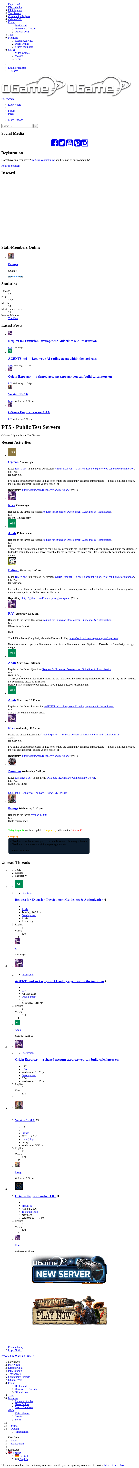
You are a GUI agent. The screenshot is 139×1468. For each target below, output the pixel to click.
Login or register (17, 67)
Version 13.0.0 (18, 394)
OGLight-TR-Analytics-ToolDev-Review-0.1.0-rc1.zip (37, 792)
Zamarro (14, 771)
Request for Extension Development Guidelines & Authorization (52, 341)
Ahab (10, 365)
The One (13, 318)
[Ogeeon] (12, 455)
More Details (111, 1465)
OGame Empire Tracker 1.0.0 (29, 412)
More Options (15, 119)
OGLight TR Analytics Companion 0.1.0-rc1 (71, 777)
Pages (11, 113)
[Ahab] (12, 526)
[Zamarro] (12, 764)
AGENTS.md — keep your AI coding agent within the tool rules (52, 358)
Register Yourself (10, 165)
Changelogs (28, 1139)
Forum (11, 110)
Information (28, 974)
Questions (27, 893)
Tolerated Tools (30, 1211)
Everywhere (7, 98)
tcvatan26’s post (23, 777)
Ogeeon (13, 462)
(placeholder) (22, 1431)
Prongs (13, 264)
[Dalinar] (12, 563)
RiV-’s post (21, 468)
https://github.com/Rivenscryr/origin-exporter (46, 489)
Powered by (17, 1355)
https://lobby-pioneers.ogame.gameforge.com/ (94, 638)
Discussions (28, 1052)
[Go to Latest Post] (17, 942)
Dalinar (13, 570)
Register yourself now (43, 160)
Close (122, 1465)
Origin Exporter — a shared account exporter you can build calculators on (60, 376)
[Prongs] (12, 801)
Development (29, 915)
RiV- (10, 347)
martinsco (27, 1205)
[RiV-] (12, 498)
